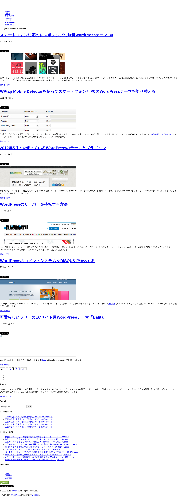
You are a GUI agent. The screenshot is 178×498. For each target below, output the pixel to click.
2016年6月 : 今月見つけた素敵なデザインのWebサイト (29, 424)
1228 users (63, 439)
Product (8, 18)
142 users (74, 452)
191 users (56, 449)
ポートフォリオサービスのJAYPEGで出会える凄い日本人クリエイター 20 (37, 452)
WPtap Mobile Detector (161, 134)
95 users (70, 457)
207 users (64, 447)
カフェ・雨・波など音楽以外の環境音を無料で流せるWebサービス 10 (35, 457)
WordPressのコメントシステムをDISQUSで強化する (47, 261)
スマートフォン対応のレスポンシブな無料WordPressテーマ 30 (56, 35)
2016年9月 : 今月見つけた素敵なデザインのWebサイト (29, 417)
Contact (8, 478)
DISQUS (111, 304)
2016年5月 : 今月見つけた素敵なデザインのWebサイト (29, 427)
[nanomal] (10, 5)
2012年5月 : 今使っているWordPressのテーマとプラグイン (53, 148)
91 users (60, 460)
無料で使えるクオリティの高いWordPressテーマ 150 (28, 449)
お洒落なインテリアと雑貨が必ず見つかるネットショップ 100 (32, 437)
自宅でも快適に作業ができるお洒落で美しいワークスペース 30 (32, 447)
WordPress (9, 25)
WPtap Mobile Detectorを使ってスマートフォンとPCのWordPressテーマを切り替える (78, 91)
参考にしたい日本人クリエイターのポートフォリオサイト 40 (31, 439)
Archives (8, 476)
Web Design (10, 22)
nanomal (15, 491)
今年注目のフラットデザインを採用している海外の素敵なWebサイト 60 (36, 444)
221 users (72, 444)
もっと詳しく (6, 396)
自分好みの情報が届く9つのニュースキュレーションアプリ (30, 460)
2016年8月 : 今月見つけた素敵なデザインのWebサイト (29, 419)
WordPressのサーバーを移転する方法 (34, 204)
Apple (7, 11)
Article (7, 14)
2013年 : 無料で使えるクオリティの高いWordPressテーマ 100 (32, 442)
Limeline (35, 495)
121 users (67, 455)
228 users (63, 442)
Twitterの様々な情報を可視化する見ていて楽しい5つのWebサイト (33, 455)
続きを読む (5, 85)
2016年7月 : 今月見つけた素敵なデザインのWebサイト (29, 422)
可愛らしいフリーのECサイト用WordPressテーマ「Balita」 (53, 317)
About (7, 474)
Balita (43, 360)
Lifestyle (8, 20)
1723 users (64, 437)
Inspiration (9, 16)
